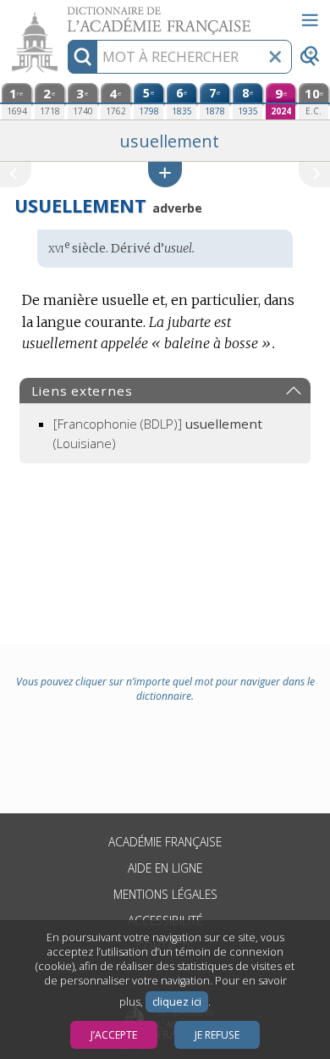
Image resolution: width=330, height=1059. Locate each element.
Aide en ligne (165, 868)
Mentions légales (165, 894)
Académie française (165, 842)
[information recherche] (82, 57)
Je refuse (217, 1035)
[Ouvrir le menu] (309, 20)
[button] (165, 174)
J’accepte (114, 1035)
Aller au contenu (65, 14)
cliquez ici (176, 1002)
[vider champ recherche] (275, 57)
